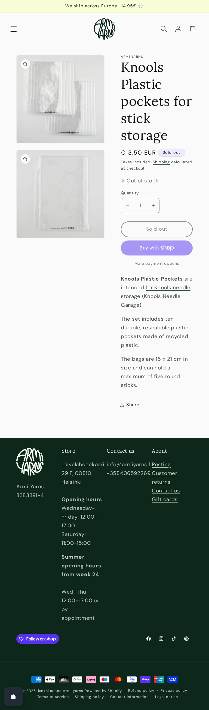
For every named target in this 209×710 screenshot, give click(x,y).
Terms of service (53, 696)
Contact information (129, 696)
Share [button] (133, 405)
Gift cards (165, 499)
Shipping (161, 162)
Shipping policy (89, 696)
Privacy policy (174, 690)
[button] (14, 29)
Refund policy (141, 690)
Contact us (166, 490)
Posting (161, 464)
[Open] (13, 696)
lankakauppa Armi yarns (61, 690)
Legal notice (166, 696)
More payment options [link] (156, 263)
